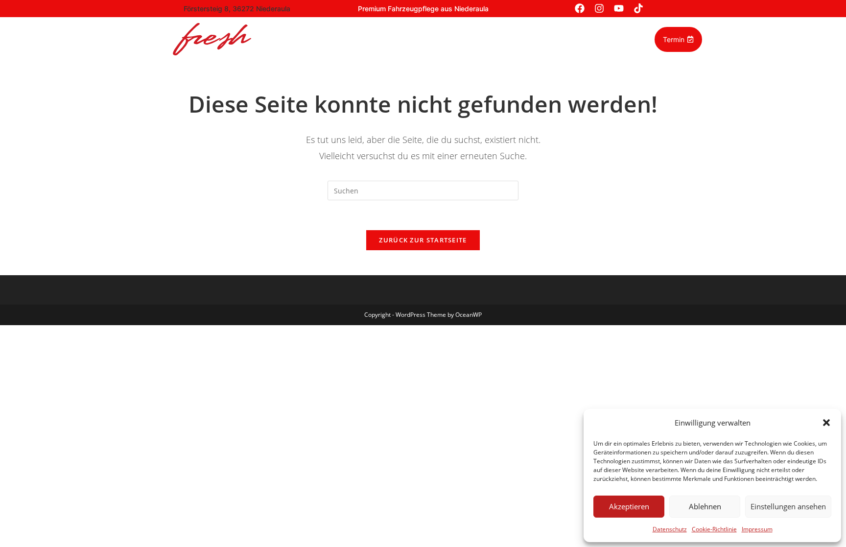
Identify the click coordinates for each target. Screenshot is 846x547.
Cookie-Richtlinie (714, 529)
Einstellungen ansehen (788, 506)
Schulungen (458, 39)
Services (350, 39)
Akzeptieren (629, 506)
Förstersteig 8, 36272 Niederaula (237, 8)
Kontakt (597, 39)
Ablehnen (705, 506)
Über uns (511, 39)
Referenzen (402, 39)
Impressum (757, 529)
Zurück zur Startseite (423, 240)
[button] (826, 423)
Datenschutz (670, 529)
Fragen (555, 39)
